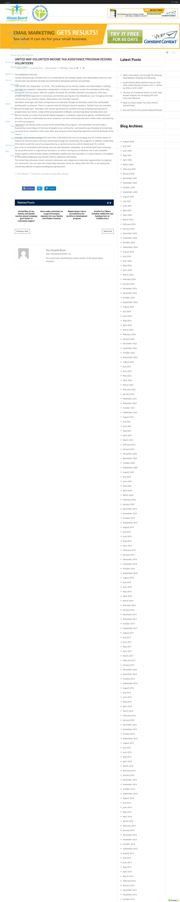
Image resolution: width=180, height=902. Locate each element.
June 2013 (127, 862)
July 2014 (127, 803)
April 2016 (127, 706)
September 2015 (130, 738)
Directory (9, 62)
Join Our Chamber (18, 37)
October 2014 (129, 789)
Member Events (17, 90)
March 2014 (128, 821)
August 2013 (128, 853)
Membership (11, 32)
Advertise (9, 74)
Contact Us (10, 145)
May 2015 (127, 757)
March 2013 (128, 876)
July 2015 (127, 747)
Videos (13, 114)
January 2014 (128, 830)
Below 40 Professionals (21, 49)
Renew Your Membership (22, 55)
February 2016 (129, 715)
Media (8, 103)
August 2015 (128, 743)
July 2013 (127, 858)
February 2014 (129, 825)
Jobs (7, 151)
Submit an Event (23, 95)
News (7, 121)
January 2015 (128, 775)
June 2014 (127, 807)
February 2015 (129, 770)
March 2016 (128, 711)
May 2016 (127, 701)
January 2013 (128, 885)
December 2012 (130, 890)
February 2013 (129, 881)
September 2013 (130, 848)
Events (8, 80)
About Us (9, 9)
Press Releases (17, 126)
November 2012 (130, 894)
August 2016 (128, 688)
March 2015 (128, 766)
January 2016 (128, 720)
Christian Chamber (19, 43)
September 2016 (130, 683)
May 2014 (127, 812)
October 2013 (129, 844)
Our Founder (16, 13)
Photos (13, 108)
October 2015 (129, 734)
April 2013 (127, 871)
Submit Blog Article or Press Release (26, 138)
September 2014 (130, 793)
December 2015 (130, 724)
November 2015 (130, 729)
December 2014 (130, 780)
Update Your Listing (19, 67)
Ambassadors (17, 25)
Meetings (15, 84)
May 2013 (127, 867)
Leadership (15, 19)
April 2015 (127, 761)
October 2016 (129, 679)
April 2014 (127, 816)
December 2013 (130, 835)
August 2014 (128, 798)
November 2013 (130, 839)
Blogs (13, 132)
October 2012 (129, 899)
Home (7, 3)
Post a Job (15, 155)
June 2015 (127, 752)
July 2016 (127, 692)
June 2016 (127, 697)
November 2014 (130, 784)
